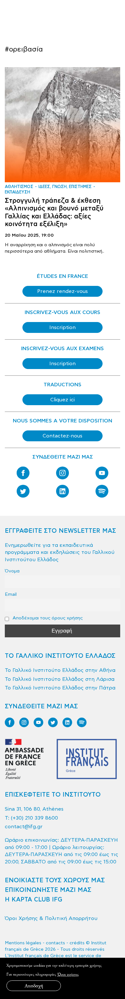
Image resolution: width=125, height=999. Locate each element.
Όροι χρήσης (68, 974)
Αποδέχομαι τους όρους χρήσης (47, 618)
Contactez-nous (62, 436)
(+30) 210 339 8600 (34, 818)
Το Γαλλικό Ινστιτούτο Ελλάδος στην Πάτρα (60, 688)
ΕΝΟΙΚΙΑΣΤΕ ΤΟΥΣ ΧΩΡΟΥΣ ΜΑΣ (55, 880)
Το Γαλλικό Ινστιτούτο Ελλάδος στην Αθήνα (60, 670)
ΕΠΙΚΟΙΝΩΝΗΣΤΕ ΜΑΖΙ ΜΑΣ (48, 890)
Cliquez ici (62, 400)
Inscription (62, 327)
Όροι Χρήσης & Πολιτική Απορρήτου (51, 918)
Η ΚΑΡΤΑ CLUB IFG (33, 899)
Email (11, 594)
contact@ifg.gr (24, 827)
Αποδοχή (34, 985)
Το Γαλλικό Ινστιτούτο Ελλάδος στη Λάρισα (59, 679)
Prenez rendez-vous (62, 291)
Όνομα (12, 571)
